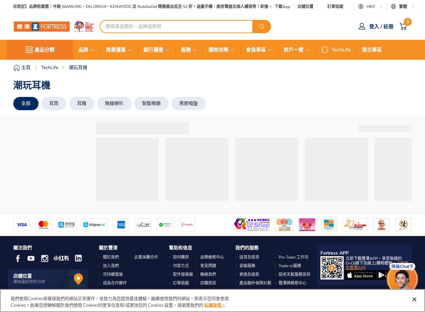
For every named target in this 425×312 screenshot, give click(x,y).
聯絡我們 (208, 274)
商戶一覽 (293, 49)
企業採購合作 (146, 257)
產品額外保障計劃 (255, 283)
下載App (282, 6)
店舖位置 (305, 6)
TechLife (341, 49)
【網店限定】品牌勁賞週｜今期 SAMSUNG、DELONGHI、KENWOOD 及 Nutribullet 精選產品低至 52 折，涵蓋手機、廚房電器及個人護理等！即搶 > (138, 6)
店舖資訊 (208, 283)
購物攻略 (218, 49)
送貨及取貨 (249, 257)
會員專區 (256, 49)
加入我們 (111, 266)
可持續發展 (113, 274)
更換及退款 (249, 274)
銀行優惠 (153, 49)
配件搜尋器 (183, 274)
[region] (212, 300)
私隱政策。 (215, 305)
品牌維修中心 (212, 257)
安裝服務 (247, 266)
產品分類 (44, 49)
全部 (26, 103)
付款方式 (181, 266)
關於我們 (111, 257)
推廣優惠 (116, 49)
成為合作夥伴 (115, 283)
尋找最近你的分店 (29, 281)
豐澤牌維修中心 (292, 283)
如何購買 (181, 257)
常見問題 (208, 266)
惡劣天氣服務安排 (294, 274)
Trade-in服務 (290, 266)
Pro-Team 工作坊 (293, 257)
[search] (261, 26)
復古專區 (372, 49)
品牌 (83, 49)
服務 (186, 49)
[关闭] (414, 299)
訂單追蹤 (335, 6)
